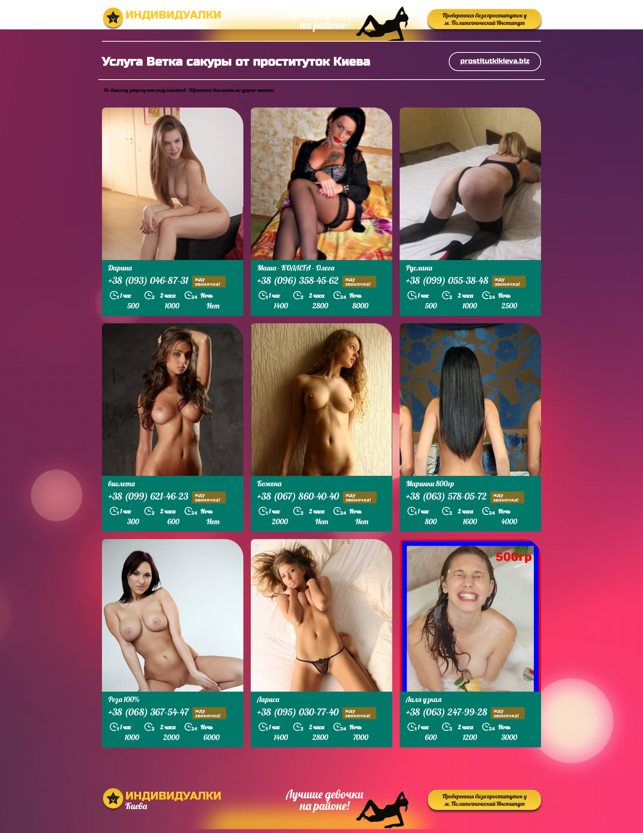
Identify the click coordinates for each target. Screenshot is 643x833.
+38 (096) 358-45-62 (314, 281)
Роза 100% (124, 699)
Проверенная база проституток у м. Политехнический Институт (484, 19)
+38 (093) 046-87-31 (164, 281)
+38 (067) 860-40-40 (314, 497)
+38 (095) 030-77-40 (314, 713)
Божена (269, 483)
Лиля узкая (424, 699)
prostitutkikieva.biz (494, 61)
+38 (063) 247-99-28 (462, 713)
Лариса (268, 699)
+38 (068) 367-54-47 (164, 713)
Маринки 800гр (430, 483)
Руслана (419, 267)
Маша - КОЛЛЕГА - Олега (295, 267)
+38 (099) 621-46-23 (164, 497)
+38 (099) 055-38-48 (463, 281)
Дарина (120, 267)
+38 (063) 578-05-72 (462, 497)
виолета (121, 483)
